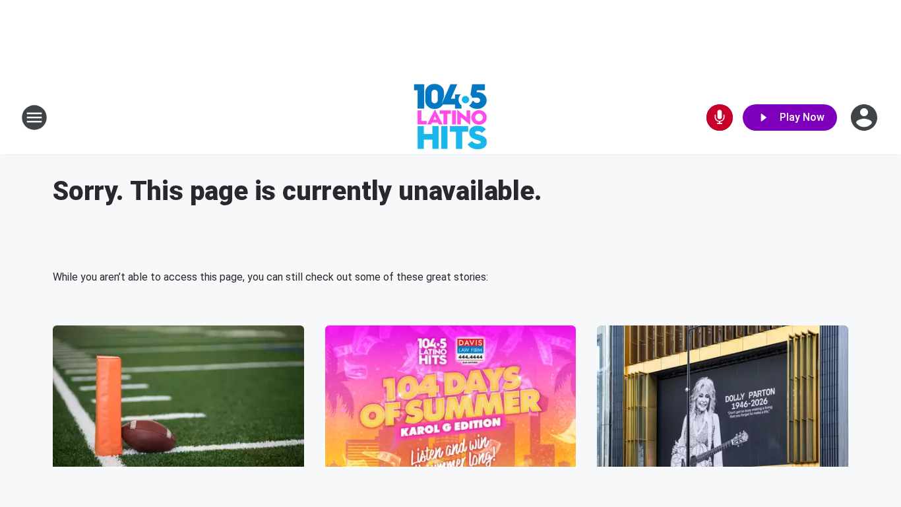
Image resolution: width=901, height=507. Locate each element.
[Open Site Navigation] (34, 117)
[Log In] (865, 117)
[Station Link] (450, 117)
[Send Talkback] (719, 117)
